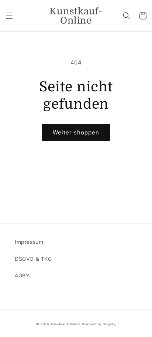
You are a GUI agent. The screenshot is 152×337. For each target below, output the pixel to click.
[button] (9, 16)
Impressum (29, 242)
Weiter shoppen (76, 132)
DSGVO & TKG (33, 259)
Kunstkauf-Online (65, 324)
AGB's (22, 275)
